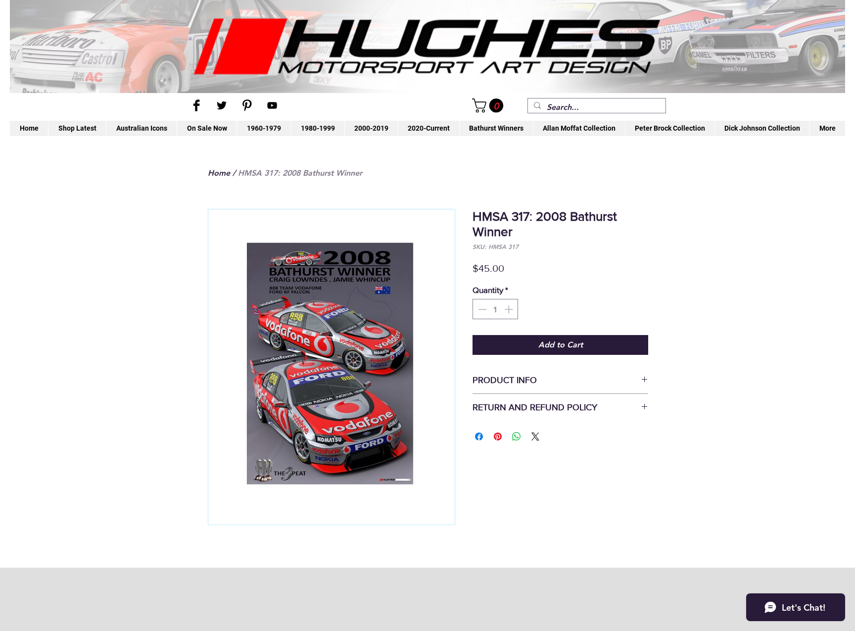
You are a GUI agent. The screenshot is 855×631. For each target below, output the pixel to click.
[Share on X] (535, 436)
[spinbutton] (495, 309)
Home (219, 173)
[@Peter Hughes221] (222, 105)
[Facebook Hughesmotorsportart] (196, 105)
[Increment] (509, 309)
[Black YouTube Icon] (272, 105)
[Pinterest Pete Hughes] (247, 105)
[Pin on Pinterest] (498, 436)
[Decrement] (481, 309)
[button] (489, 105)
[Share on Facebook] (479, 436)
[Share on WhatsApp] (516, 436)
